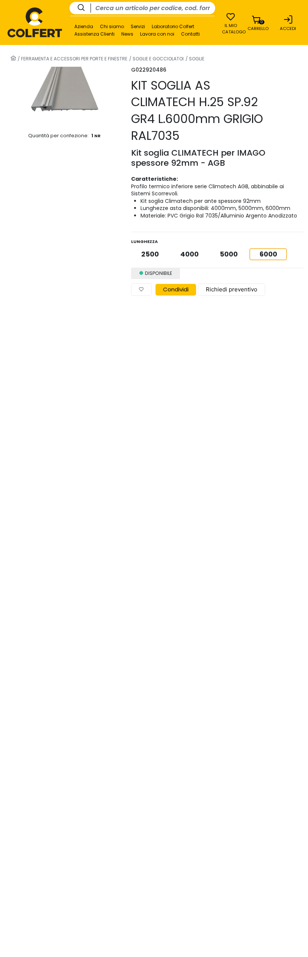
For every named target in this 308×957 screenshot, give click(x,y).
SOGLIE (196, 59)
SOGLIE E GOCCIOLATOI (157, 59)
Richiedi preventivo (231, 289)
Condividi (176, 289)
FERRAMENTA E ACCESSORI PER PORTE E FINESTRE (73, 59)
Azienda (83, 26)
